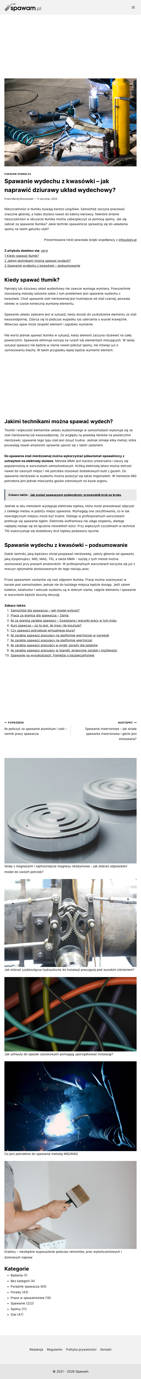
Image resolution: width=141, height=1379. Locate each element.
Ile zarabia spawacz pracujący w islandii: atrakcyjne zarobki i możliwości (64, 650)
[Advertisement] (70, 42)
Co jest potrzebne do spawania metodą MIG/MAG (41, 1154)
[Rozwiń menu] (133, 7)
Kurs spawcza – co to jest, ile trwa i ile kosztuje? (46, 625)
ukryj (44, 250)
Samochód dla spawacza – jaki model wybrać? (45, 610)
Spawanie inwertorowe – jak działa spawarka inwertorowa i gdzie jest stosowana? (111, 731)
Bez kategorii (20, 1281)
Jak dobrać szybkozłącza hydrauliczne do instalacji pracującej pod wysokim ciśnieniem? (69, 970)
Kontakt (105, 1349)
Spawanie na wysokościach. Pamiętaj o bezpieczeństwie (52, 655)
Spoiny (16, 1309)
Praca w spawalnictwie (27, 1298)
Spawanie (18, 1303)
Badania (17, 1275)
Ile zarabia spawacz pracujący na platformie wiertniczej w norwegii (60, 635)
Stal (13, 1314)
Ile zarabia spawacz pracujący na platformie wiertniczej (51, 640)
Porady (16, 1292)
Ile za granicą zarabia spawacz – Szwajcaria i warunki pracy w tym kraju (64, 620)
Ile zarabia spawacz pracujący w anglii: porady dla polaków (54, 645)
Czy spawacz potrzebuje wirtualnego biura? (43, 630)
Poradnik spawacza (17, 174)
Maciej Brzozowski (22, 198)
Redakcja (36, 1349)
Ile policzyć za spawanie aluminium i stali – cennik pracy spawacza (35, 728)
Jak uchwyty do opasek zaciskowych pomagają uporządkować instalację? (58, 1054)
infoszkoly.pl (128, 240)
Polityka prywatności (81, 1349)
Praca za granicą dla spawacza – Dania (40, 615)
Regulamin (54, 1349)
